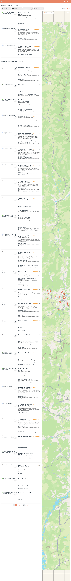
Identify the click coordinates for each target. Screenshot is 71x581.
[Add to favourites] (15, 14)
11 (25, 505)
